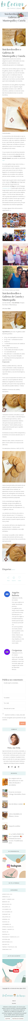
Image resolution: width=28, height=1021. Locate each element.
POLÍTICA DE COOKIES (17, 1018)
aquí (3, 160)
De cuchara (6, 911)
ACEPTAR (7, 1018)
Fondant (5, 914)
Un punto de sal (6, 188)
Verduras (5, 949)
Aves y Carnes (7, 899)
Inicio (14, 1000)
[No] (26, 1013)
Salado (14, 1003)
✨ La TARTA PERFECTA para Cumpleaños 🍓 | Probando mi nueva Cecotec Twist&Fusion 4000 (16, 838)
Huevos (4, 922)
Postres (5, 939)
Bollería (5, 906)
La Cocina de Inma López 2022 (17, 988)
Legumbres (5, 924)
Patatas (4, 934)
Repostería (6, 942)
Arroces (5, 896)
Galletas (5, 916)
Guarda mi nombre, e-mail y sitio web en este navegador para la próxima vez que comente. (14, 717)
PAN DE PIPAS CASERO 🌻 (17, 804)
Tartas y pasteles (8, 947)
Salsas (4, 944)
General (5, 919)
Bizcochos (5, 904)
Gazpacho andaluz (14, 826)
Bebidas (4, 901)
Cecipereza (17, 650)
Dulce (13, 569)
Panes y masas (7, 929)
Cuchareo (5, 909)
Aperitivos (5, 894)
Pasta (4, 932)
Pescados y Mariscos (9, 937)
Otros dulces (6, 927)
